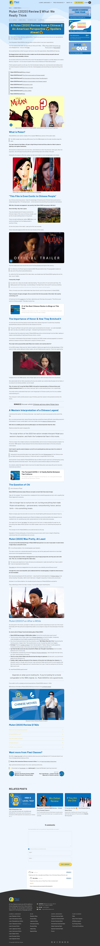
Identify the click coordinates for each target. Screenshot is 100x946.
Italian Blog (33, 928)
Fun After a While (26, 90)
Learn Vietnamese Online (15, 918)
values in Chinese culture (49, 421)
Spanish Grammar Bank (57, 928)
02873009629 (46, 907)
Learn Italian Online (14, 933)
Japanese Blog (34, 921)
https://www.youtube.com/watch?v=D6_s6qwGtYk (41, 886)
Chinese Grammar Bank (57, 916)
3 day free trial (18, 756)
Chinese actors (47, 454)
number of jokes (25, 645)
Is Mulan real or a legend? (15, 747)
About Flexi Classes (77, 918)
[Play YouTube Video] (36, 111)
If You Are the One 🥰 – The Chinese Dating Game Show (77, 809)
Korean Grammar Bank (57, 921)
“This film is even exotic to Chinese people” (33, 75)
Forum (52, 931)
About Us (69, 2)
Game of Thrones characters (39, 652)
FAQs (23, 93)
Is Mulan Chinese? (13, 742)
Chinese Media (17, 8)
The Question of (27, 84)
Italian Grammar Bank (56, 926)
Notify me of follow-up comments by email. (38, 848)
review (22, 299)
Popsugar (38, 192)
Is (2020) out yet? (15, 734)
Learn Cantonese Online (15, 931)
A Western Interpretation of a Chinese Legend (34, 81)
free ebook (22, 768)
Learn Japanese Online (15, 928)
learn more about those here (48, 761)
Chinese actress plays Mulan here (46, 404)
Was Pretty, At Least (27, 87)
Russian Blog (33, 926)
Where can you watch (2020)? (18, 729)
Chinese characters (37, 637)
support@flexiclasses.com (48, 909)
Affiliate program (76, 921)
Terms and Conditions (77, 926)
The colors (12, 567)
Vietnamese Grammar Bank (58, 923)
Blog (10, 8)
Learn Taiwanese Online (15, 923)
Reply (69, 872)
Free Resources (58, 2)
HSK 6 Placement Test (15, 809)
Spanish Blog (33, 931)
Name (30, 852)
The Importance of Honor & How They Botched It (35, 78)
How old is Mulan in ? (15, 738)
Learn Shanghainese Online (16, 921)
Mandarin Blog (33, 916)
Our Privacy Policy (76, 923)
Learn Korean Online (14, 926)
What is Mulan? (26, 72)
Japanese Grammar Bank (57, 918)
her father (24, 522)
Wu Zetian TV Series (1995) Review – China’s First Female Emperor (49, 809)
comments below (46, 686)
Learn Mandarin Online (14, 916)
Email (30, 858)
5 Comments (41, 20)
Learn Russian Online (14, 936)
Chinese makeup (55, 576)
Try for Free (79, 2)
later (28, 47)
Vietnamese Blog (34, 923)
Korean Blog (33, 918)
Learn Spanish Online (14, 938)
